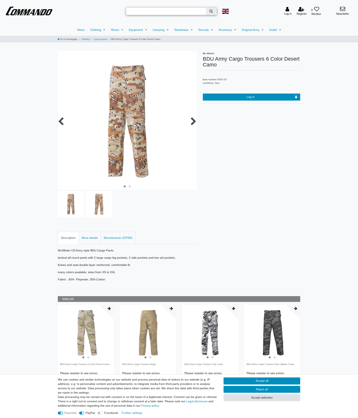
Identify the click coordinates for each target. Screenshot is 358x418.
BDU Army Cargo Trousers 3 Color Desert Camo (84, 364)
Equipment (136, 29)
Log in (251, 96)
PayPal (90, 412)
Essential (70, 412)
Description (68, 237)
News (81, 29)
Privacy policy (150, 405)
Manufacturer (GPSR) (118, 237)
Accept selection (262, 397)
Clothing (96, 29)
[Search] (211, 11)
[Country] (225, 11)
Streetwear (181, 29)
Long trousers (100, 39)
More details (90, 237)
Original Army (251, 29)
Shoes (115, 29)
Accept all (262, 380)
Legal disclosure (197, 401)
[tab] (68, 238)
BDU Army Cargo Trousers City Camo (203, 364)
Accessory (226, 29)
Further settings (132, 412)
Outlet (273, 29)
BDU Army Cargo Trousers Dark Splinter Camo (270, 364)
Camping (159, 29)
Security (204, 29)
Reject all (262, 389)
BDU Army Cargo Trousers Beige (139, 364)
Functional (111, 412)
